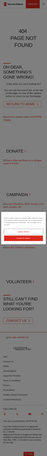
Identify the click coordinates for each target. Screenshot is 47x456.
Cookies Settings (23, 231)
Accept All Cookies (23, 238)
